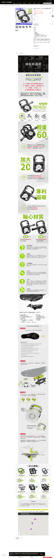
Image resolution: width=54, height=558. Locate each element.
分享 (35, 48)
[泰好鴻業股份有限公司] (6, 2)
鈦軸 (37, 16)
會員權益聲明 (32, 557)
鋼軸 (34, 16)
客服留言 (32, 556)
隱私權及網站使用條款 (21, 557)
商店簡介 (20, 556)
